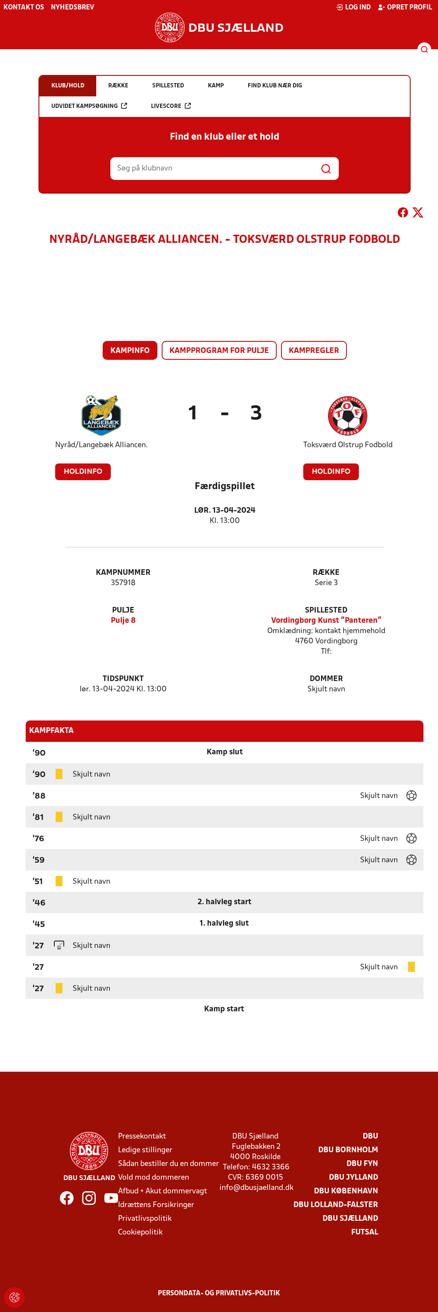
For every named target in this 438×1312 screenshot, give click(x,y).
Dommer (326, 679)
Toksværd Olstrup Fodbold (348, 445)
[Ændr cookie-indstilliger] (14, 1297)
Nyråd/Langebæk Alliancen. (101, 445)
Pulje (123, 610)
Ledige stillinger (145, 1150)
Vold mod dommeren (153, 1177)
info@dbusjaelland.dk (256, 1188)
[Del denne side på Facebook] (403, 214)
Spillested (326, 610)
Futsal (364, 1232)
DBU (370, 1136)
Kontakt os (23, 8)
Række (326, 573)
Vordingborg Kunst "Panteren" (326, 621)
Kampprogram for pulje (219, 351)
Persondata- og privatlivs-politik (219, 1294)
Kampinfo (130, 351)
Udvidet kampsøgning (84, 106)
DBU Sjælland (350, 1218)
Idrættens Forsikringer (156, 1205)
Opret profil (409, 8)
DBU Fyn (362, 1164)
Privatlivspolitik (145, 1218)
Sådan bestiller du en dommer (168, 1164)
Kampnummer (123, 573)
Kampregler (314, 351)
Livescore (166, 106)
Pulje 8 (123, 621)
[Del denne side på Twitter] (417, 214)
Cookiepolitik (140, 1232)
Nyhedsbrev (72, 8)
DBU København (346, 1191)
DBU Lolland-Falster (335, 1205)
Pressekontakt (142, 1136)
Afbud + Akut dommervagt (162, 1191)
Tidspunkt (123, 679)
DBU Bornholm (348, 1150)
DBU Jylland (353, 1177)
